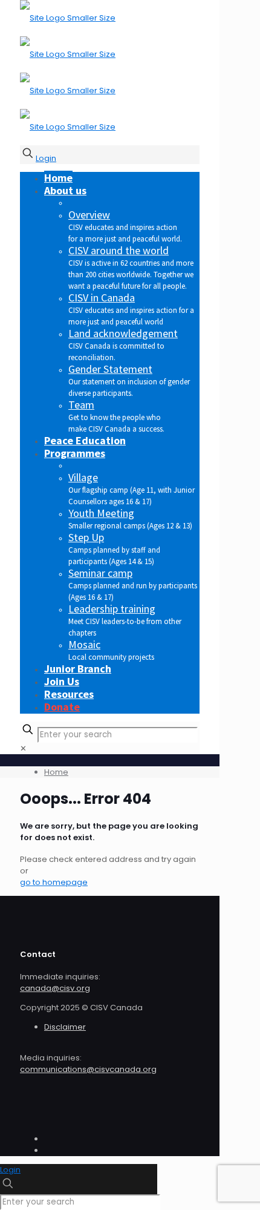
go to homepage (54, 882)
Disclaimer (65, 1027)
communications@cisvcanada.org (88, 1069)
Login (46, 158)
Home (56, 772)
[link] (23, 748)
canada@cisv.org (55, 988)
